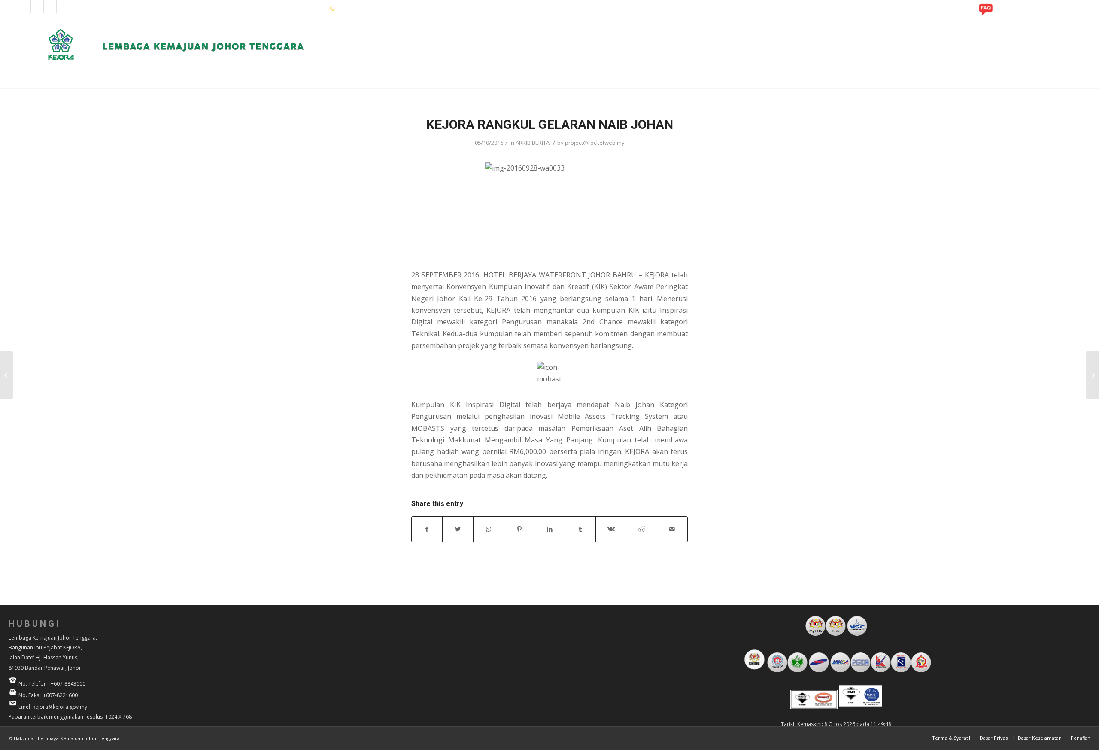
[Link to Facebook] (24, 6)
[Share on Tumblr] (580, 529)
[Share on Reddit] (641, 529)
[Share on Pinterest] (519, 529)
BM (309, 7)
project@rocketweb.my (595, 142)
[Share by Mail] (672, 529)
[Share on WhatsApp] (489, 529)
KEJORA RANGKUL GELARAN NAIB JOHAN (549, 124)
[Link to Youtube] (50, 6)
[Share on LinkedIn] (549, 529)
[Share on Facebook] (427, 529)
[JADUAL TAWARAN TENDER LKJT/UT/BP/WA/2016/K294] (6, 375)
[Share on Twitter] (458, 529)
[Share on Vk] (611, 529)
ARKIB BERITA (533, 142)
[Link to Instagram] (37, 6)
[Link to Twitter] (63, 6)
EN (295, 7)
